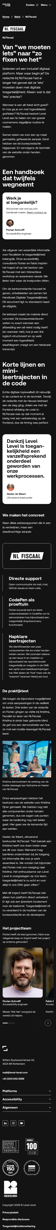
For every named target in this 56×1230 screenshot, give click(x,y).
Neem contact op (37, 212)
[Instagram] (13, 1123)
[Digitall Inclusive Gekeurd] (10, 1189)
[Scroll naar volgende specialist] (48, 1023)
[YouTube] (21, 1123)
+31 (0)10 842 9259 (13, 1078)
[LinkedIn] (5, 1123)
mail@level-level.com (15, 1072)
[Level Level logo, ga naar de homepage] (4, 1048)
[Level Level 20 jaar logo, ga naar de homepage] (6, 5)
